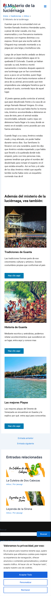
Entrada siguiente (25, 444)
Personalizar (25, 582)
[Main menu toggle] (45, 6)
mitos (8, 484)
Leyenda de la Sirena (19, 508)
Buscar (3, 529)
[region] (25, 568)
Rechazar (25, 590)
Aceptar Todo (25, 574)
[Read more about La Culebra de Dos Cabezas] (25, 470)
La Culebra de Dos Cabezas (23, 480)
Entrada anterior (25, 438)
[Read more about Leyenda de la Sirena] (25, 498)
